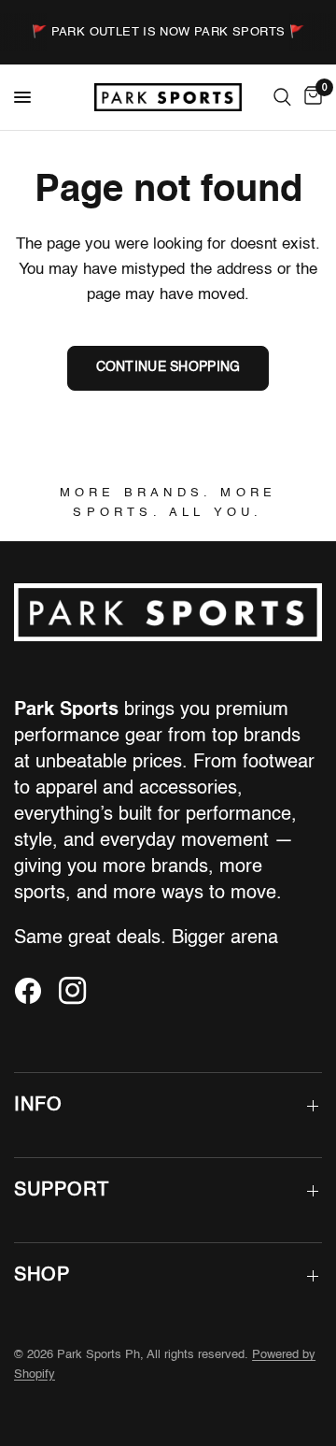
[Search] (282, 97)
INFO (38, 1105)
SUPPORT (61, 1190)
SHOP (42, 1276)
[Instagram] (79, 990)
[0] (310, 97)
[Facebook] (34, 990)
